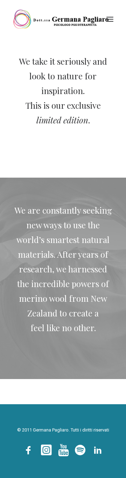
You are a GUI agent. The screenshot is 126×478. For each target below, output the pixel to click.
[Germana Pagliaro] (63, 19)
